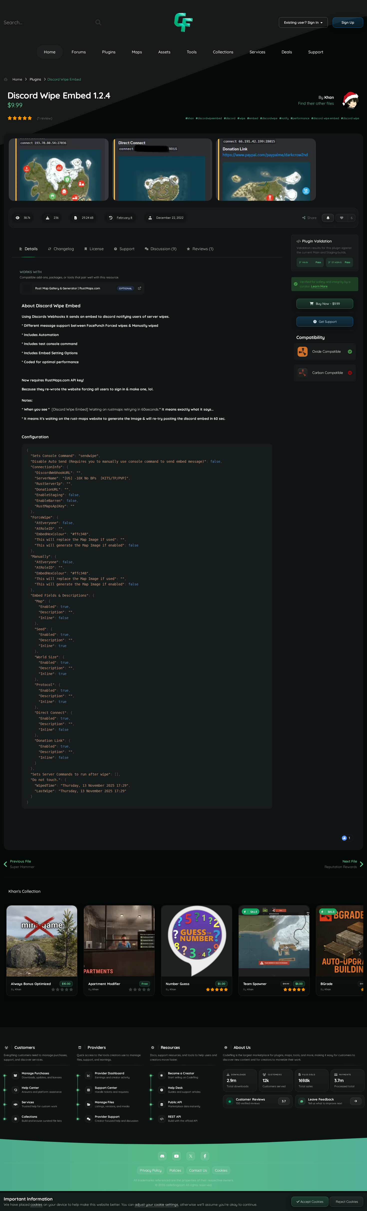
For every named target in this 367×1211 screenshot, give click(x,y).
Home (49, 51)
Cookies (221, 1170)
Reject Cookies (346, 1202)
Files (85, 22)
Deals (287, 51)
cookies (36, 1204)
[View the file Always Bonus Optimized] (41, 941)
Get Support (327, 322)
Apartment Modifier (104, 984)
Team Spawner (255, 984)
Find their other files (316, 103)
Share (311, 218)
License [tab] (97, 248)
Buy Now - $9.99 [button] (327, 304)
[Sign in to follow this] (328, 218)
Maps (137, 51)
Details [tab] (31, 248)
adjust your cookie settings (156, 1204)
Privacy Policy (151, 1170)
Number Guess (177, 984)
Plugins (109, 51)
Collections (223, 51)
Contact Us (198, 1170)
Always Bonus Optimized (31, 984)
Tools (192, 51)
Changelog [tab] (64, 248)
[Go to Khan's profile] (351, 100)
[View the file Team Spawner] (274, 941)
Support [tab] (127, 248)
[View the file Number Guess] (196, 941)
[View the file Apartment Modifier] (119, 941)
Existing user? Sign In (302, 22)
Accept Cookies (311, 1202)
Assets (164, 51)
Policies (175, 1170)
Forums (79, 51)
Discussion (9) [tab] (164, 248)
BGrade (327, 984)
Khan (329, 97)
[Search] (98, 22)
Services (257, 51)
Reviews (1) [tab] (202, 248)
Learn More (319, 286)
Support (315, 51)
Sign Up (348, 22)
